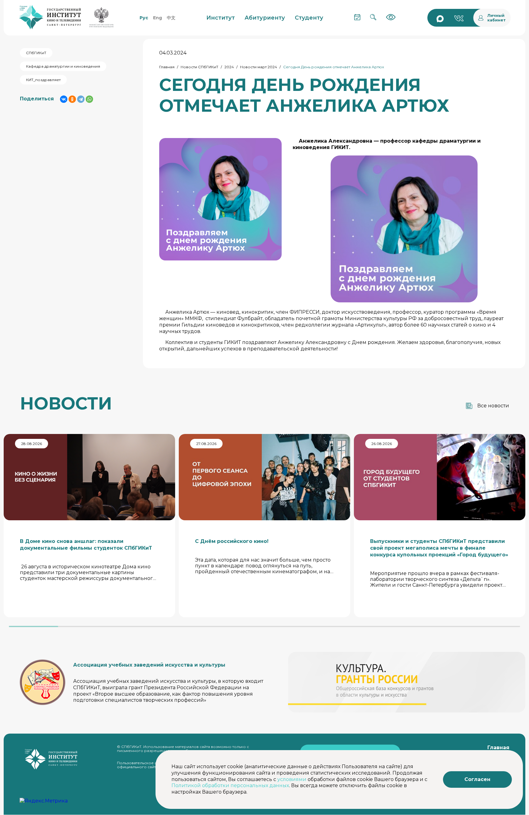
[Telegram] (80, 99)
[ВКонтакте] (63, 99)
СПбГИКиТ (36, 52)
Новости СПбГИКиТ (199, 67)
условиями (291, 779)
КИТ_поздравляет (43, 79)
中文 (171, 18)
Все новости (493, 406)
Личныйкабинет (496, 17)
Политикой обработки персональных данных (230, 785)
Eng (157, 18)
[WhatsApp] (89, 99)
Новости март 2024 (258, 67)
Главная (166, 67)
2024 (229, 67)
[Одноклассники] (72, 99)
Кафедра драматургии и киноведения (63, 66)
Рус (144, 18)
